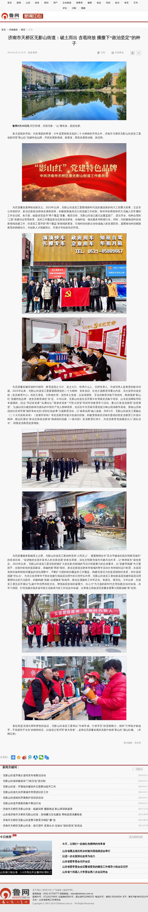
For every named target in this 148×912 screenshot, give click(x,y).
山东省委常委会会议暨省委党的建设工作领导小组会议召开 (95, 866)
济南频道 (13, 29)
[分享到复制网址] (47, 757)
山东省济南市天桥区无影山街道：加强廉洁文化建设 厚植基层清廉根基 (42, 814)
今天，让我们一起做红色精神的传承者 (83, 844)
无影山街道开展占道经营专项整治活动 (24, 775)
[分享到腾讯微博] (30, 757)
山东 (28, 2)
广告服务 (57, 890)
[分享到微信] (41, 757)
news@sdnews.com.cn (82, 893)
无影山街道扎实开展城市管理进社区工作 (25, 792)
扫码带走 (119, 52)
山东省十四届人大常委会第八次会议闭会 (85, 872)
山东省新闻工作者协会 (50, 899)
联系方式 (47, 890)
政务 (37, 2)
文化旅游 (67, 2)
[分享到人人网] (35, 757)
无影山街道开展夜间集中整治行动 (22, 803)
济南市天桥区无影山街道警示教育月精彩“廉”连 (29, 820)
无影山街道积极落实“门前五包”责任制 (24, 781)
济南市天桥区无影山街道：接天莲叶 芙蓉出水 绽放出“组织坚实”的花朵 (42, 825)
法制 (74, 8)
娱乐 (117, 2)
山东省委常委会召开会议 (76, 861)
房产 (55, 2)
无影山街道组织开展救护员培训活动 (23, 797)
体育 (126, 2)
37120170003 (50, 896)
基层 (23, 29)
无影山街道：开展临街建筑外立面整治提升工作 (29, 786)
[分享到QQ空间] (19, 757)
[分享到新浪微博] (24, 757)
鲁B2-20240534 (114, 896)
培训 (108, 2)
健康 (90, 2)
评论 (65, 8)
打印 (103, 52)
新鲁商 (79, 2)
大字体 (139, 53)
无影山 (139, 769)
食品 (99, 2)
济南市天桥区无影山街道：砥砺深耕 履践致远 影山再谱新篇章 (38, 809)
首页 (9, 2)
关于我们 (36, 890)
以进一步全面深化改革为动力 (78, 856)
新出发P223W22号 (85, 896)
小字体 (132, 53)
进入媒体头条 (135, 837)
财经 (46, 2)
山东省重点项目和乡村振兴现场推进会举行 (86, 851)
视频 (83, 8)
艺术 (136, 2)
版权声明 (67, 890)
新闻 (19, 2)
